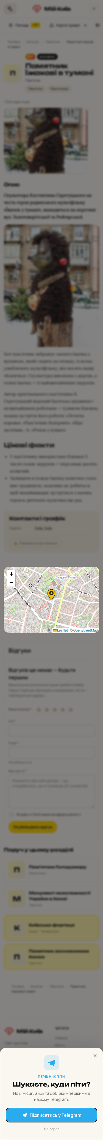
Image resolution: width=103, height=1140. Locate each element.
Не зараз (51, 1128)
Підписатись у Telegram (55, 1115)
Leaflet (62, 630)
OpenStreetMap (85, 630)
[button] (51, 594)
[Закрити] (95, 1055)
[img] (51, 600)
